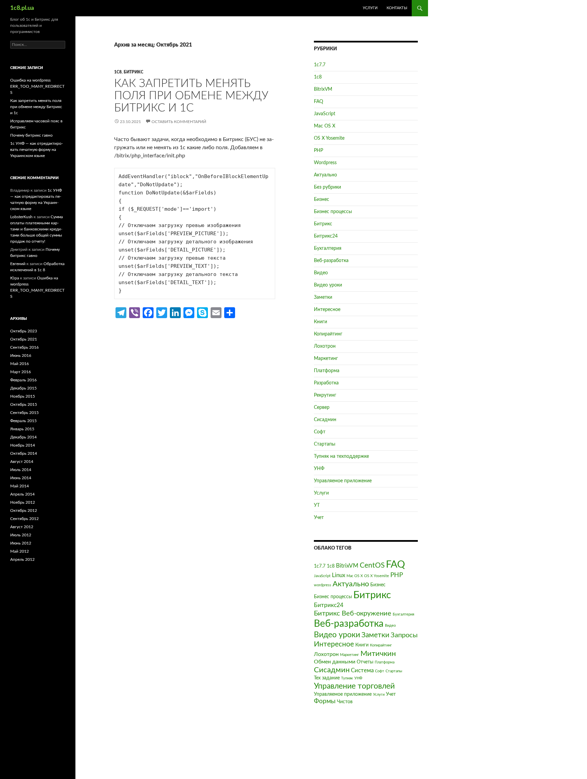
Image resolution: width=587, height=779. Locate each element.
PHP (318, 150)
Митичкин (378, 653)
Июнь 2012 (20, 543)
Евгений (17, 264)
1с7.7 (319, 65)
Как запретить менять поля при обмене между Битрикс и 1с (191, 96)
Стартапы (324, 444)
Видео (321, 273)
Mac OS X (324, 126)
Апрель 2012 (22, 559)
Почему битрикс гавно (31, 135)
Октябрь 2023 (23, 331)
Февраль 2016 (23, 380)
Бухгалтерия (327, 248)
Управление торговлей (354, 686)
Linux (338, 575)
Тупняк (347, 678)
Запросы (404, 635)
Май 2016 (19, 364)
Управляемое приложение (343, 481)
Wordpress (325, 162)
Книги (320, 321)
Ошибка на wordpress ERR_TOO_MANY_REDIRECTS (37, 86)
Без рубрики (327, 187)
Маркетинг (326, 358)
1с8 (118, 72)
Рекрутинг (325, 395)
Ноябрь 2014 (22, 445)
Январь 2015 (22, 429)
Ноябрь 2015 (22, 396)
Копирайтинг (328, 334)
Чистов (345, 701)
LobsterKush (21, 217)
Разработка (326, 383)
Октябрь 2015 (23, 404)
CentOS (372, 565)
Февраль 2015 (23, 421)
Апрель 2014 (22, 494)
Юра (14, 278)
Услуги (370, 8)
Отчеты (365, 662)
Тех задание (327, 678)
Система (362, 670)
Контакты (397, 8)
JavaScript (324, 113)
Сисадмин (325, 419)
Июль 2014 (20, 470)
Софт (319, 432)
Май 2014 (19, 486)
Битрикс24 (326, 236)
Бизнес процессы (333, 211)
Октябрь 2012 (23, 510)
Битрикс (133, 72)
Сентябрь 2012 (24, 519)
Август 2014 (21, 462)
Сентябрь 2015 (24, 413)
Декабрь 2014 (23, 437)
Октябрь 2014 (23, 453)
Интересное (327, 309)
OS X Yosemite (329, 138)
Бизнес (321, 199)
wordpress (322, 585)
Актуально (325, 175)
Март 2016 (20, 372)
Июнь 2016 (20, 355)
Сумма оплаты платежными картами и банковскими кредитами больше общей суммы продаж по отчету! (36, 229)
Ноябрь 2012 (22, 502)
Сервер (322, 407)
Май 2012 (19, 551)
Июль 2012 (20, 535)
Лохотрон (325, 346)
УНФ (319, 468)
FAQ (318, 101)
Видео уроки (328, 285)
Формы (325, 701)
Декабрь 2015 (23, 388)
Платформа (326, 370)
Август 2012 (21, 527)
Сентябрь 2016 (24, 347)
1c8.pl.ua (22, 8)
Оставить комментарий (179, 122)
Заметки (323, 297)
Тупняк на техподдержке (341, 456)
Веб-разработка (331, 260)
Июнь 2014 (20, 478)
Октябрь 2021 (23, 339)
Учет (319, 517)
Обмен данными (334, 661)
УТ (317, 505)
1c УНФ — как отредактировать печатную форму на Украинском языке (36, 149)
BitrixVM (323, 89)
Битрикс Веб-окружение (352, 613)
